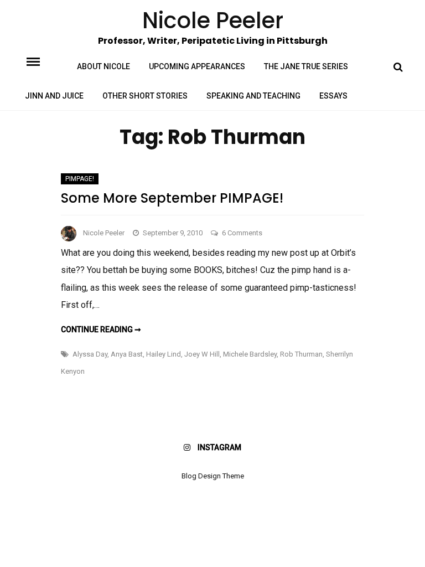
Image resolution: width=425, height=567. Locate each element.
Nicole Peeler (104, 233)
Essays (333, 95)
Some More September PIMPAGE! (172, 198)
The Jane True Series (306, 66)
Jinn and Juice (54, 95)
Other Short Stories (145, 95)
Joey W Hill (202, 354)
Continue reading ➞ (101, 329)
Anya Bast (127, 354)
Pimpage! (79, 179)
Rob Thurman (301, 354)
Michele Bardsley (250, 354)
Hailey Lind (163, 354)
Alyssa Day (89, 354)
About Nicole (103, 66)
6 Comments (242, 233)
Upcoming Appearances (197, 66)
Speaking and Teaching (253, 95)
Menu (43, 61)
